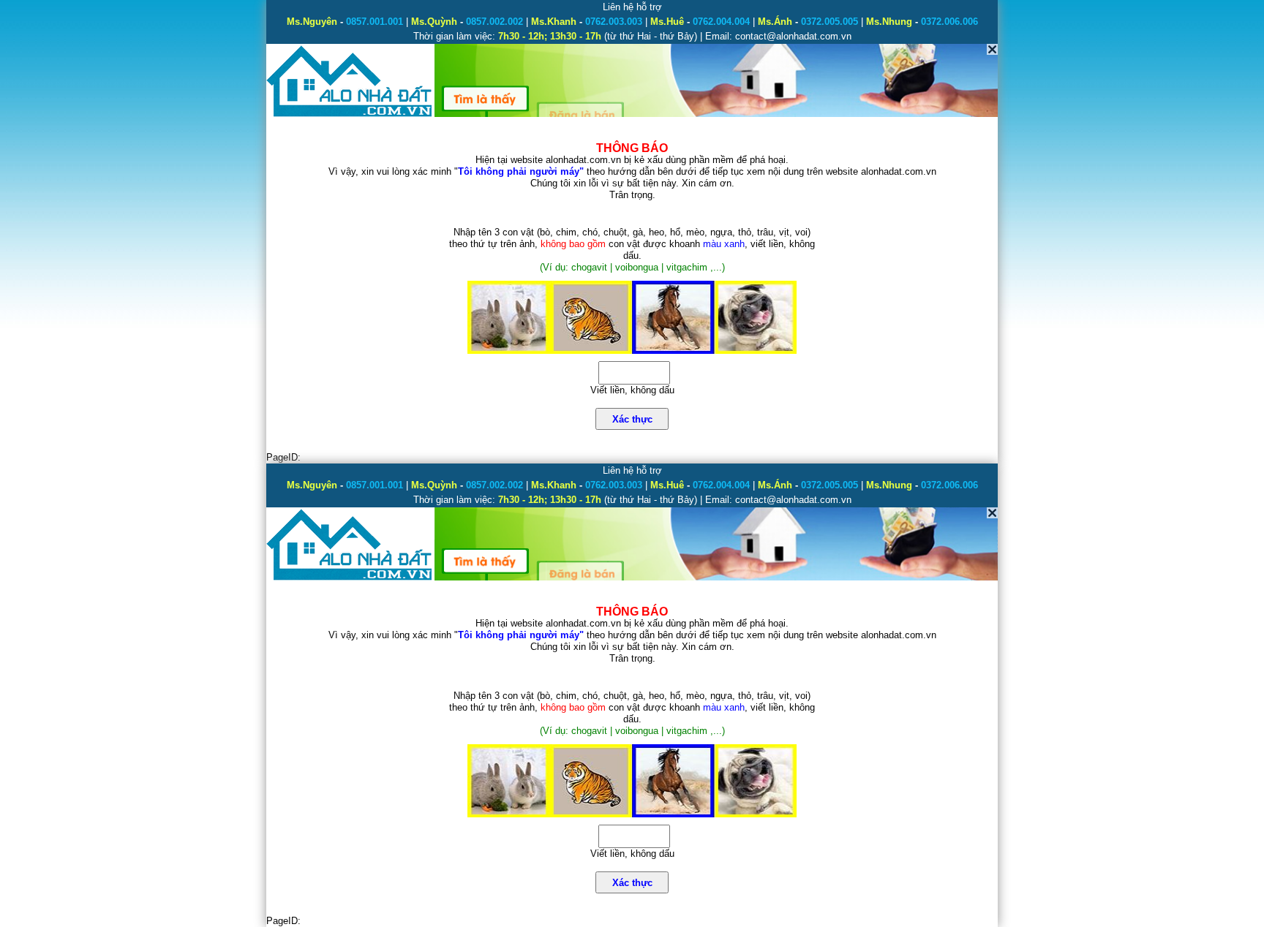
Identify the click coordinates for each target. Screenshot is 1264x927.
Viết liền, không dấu (632, 390)
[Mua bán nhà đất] (350, 115)
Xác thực (632, 419)
